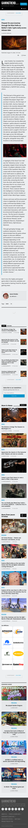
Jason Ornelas (7, 33)
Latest (3, 325)
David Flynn (6, 344)
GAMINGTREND (9, 826)
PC (11, 303)
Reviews (3, 535)
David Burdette (6, 354)
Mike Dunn (14, 707)
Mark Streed (15, 736)
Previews (14, 703)
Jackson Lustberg (7, 332)
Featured (9, 325)
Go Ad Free (18, 13)
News (3, 20)
